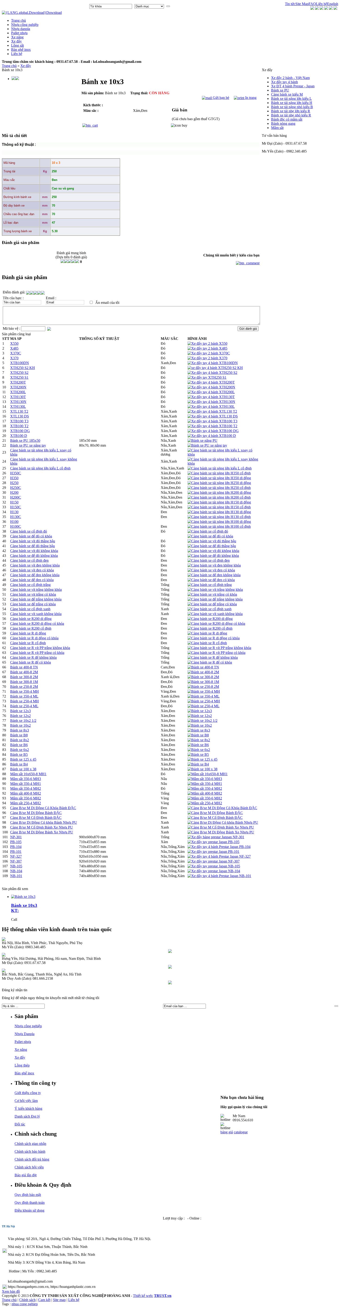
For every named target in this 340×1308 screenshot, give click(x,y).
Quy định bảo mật (28, 1195)
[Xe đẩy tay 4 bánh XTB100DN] (213, 363)
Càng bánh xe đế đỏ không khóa (34, 556)
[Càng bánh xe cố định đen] (209, 560)
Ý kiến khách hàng (28, 1108)
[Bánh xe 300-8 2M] (203, 677)
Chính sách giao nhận (30, 1144)
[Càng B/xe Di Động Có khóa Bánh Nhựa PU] (223, 822)
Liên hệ (321, 4)
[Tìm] (168, 6)
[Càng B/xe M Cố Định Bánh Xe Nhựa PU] (221, 827)
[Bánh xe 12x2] (200, 716)
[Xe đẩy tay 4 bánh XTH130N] (211, 402)
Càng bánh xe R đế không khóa (33, 657)
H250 (14, 483)
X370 (14, 358)
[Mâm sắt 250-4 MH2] (205, 803)
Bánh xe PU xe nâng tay (28, 445)
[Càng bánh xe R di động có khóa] (214, 638)
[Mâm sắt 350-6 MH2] (205, 798)
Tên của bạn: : (13, 298)
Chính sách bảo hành (30, 1151)
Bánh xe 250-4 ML (24, 706)
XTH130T (18, 397)
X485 (14, 348)
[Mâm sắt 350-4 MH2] (205, 788)
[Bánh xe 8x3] (199, 730)
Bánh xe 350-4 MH (24, 691)
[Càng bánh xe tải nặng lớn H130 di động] (219, 512)
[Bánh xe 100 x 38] (202, 769)
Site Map (302, 4)
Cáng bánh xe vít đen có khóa (32, 570)
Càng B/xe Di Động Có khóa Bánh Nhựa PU (43, 822)
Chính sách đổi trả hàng (32, 1159)
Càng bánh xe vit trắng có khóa (33, 594)
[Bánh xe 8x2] (199, 740)
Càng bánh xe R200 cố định (30, 628)
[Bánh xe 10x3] (23, 897)
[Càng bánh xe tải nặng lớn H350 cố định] (219, 473)
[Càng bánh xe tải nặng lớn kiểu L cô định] (220, 468)
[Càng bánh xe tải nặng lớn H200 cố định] (219, 497)
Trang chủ (9, 66)
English (332, 4)
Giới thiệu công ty (28, 1093)
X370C (15, 353)
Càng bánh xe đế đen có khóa (32, 580)
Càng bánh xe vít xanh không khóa (36, 614)
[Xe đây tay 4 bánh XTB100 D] (212, 436)
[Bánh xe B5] (198, 754)
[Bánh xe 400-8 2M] (203, 672)
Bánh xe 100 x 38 (23, 769)
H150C (15, 507)
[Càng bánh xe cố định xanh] (210, 609)
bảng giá (226, 1132)
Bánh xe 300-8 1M (24, 682)
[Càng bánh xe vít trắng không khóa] (215, 589)
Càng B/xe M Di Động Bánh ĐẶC (36, 813)
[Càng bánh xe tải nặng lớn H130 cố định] (219, 517)
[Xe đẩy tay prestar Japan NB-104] (214, 871)
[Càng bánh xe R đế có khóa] (210, 662)
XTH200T (18, 382)
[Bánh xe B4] (198, 764)
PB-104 (16, 847)
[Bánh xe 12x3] (200, 711)
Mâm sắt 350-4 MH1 (25, 784)
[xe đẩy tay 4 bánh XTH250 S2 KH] (215, 368)
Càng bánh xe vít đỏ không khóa (34, 551)
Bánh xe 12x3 (20, 711)
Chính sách (27, 1300)
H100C (15, 526)
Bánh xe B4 (19, 764)
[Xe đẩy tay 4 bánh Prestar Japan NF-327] (219, 856)
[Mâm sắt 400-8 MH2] (205, 793)
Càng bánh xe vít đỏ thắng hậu (32, 541)
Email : (51, 298)
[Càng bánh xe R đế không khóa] (213, 657)
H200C (15, 497)
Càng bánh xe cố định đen (29, 560)
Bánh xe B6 (19, 745)
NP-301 (16, 837)
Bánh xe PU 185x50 (25, 440)
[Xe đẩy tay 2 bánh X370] (207, 358)
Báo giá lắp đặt (26, 1175)
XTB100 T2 (19, 426)
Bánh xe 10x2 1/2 (23, 721)
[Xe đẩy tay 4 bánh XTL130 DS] (213, 416)
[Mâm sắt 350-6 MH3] (205, 779)
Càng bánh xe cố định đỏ (28, 531)
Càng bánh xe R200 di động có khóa (37, 623)
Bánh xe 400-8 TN (24, 667)
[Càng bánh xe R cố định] (207, 643)
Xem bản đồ (11, 1291)
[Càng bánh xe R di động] (207, 633)
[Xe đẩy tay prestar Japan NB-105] (214, 866)
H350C (15, 473)
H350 (14, 478)
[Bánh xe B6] (198, 745)
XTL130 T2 (19, 411)
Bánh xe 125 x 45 (23, 759)
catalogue (241, 1132)
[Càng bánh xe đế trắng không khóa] (215, 599)
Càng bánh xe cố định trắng (30, 585)
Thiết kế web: (143, 1296)
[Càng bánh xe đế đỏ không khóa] (213, 556)
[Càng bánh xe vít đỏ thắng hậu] (212, 541)
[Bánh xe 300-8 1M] (203, 682)
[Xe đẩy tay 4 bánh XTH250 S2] (212, 373)
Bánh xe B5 (19, 754)
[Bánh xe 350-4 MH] (204, 691)
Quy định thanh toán (30, 1202)
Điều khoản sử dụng (29, 1210)
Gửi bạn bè (220, 98)
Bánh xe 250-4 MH (24, 701)
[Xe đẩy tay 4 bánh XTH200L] (211, 392)
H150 (14, 502)
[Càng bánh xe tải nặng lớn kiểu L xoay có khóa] (223, 454)
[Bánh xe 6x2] (199, 750)
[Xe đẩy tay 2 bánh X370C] (209, 353)
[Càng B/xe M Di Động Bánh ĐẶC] (215, 813)
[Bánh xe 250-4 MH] (204, 701)
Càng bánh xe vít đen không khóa (35, 565)
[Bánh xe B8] (198, 735)
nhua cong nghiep (25, 1304)
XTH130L (18, 407)
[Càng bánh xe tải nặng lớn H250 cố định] (219, 488)
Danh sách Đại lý (27, 1116)
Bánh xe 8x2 (19, 740)
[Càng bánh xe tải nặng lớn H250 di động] (219, 483)
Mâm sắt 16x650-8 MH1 (28, 774)
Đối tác (20, 1124)
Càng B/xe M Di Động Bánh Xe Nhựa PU (41, 832)
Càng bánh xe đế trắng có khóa (33, 604)
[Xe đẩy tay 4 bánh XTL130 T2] (212, 411)
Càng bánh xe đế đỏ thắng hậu (32, 546)
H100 (14, 522)
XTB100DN (19, 363)
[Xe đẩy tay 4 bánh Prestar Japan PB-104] (219, 847)
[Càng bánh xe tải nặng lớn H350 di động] (219, 478)
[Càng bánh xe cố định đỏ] (208, 531)
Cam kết (44, 1300)
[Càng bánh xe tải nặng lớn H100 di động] (219, 522)
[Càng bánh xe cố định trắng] (210, 585)
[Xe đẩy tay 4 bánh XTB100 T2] (212, 426)
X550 (14, 343)
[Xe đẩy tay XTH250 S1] (207, 377)
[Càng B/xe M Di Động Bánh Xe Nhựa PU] (221, 832)
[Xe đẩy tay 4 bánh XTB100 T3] (212, 421)
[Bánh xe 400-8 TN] (203, 667)
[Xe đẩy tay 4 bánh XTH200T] (211, 382)
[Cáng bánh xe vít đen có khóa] (211, 570)
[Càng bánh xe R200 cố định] (210, 628)
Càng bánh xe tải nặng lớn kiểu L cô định (40, 468)
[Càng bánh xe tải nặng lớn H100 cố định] (219, 526)
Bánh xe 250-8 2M (24, 687)
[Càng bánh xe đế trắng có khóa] (212, 604)
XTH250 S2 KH (22, 368)
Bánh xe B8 (19, 735)
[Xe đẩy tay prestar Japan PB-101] (213, 852)
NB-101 (16, 876)
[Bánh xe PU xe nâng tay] (207, 445)
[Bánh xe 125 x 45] (202, 759)
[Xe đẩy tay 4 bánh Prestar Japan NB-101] (219, 876)
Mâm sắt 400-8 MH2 (25, 793)
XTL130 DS (19, 416)
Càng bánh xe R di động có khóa (34, 638)
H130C (15, 517)
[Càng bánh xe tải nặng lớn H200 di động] (219, 492)
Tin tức (290, 4)
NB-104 (16, 871)
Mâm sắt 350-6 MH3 (25, 779)
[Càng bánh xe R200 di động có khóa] (216, 623)
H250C (15, 488)
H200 (14, 492)
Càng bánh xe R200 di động (31, 619)
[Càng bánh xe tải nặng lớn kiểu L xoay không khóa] (223, 463)
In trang (250, 98)
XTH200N (18, 387)
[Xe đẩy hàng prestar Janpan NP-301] (216, 837)
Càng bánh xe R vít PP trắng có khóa (37, 653)
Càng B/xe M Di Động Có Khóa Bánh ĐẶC (43, 808)
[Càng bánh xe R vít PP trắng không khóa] (219, 648)
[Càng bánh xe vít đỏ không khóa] (213, 551)
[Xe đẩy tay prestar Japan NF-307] (214, 861)
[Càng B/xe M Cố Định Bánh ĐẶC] (215, 818)
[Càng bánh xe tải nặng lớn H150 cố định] (219, 507)
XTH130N (18, 402)
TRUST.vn (162, 1296)
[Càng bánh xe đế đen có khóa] (211, 580)
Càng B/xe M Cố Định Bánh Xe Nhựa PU (41, 827)
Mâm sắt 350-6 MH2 (25, 798)
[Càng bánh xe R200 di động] (210, 619)
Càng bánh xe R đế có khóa (30, 662)
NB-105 (16, 866)
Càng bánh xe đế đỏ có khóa (31, 536)
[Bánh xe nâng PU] (202, 440)
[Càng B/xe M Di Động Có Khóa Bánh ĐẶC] (222, 808)
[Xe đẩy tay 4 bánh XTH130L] (211, 407)
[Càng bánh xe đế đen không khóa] (214, 575)
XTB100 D (18, 436)
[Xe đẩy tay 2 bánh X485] (207, 348)
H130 (14, 512)
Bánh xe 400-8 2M (24, 672)
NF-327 (16, 856)
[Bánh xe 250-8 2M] (203, 687)
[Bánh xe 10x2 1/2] (202, 721)
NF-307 (16, 861)
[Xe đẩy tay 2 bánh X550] (207, 343)
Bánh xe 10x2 (20, 725)
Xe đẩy (25, 66)
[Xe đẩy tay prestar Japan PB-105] (213, 842)
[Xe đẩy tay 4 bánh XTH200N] (211, 387)
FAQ (312, 4)
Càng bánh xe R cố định (28, 643)
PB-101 (16, 852)
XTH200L (18, 392)
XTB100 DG (20, 431)
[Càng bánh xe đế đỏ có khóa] (210, 536)
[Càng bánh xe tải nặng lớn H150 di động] (219, 502)
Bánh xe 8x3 (19, 730)
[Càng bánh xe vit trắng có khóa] (212, 594)
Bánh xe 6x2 (19, 750)
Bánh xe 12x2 (20, 716)
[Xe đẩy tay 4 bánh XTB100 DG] (213, 431)
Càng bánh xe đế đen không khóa (34, 575)
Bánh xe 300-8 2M (24, 677)
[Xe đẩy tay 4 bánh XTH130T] (211, 397)
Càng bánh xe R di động (28, 633)
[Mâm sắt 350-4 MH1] (205, 784)
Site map (59, 1300)
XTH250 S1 (19, 377)
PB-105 (16, 842)
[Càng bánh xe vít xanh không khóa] (215, 614)
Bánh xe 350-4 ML (24, 696)
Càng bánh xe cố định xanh (30, 609)
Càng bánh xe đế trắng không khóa (36, 599)
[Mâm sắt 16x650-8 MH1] (208, 774)
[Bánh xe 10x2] (200, 725)
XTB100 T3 (19, 421)
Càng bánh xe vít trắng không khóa (36, 589)
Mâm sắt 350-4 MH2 (25, 788)
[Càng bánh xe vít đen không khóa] (214, 565)
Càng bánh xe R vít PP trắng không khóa (40, 648)
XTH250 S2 (19, 373)
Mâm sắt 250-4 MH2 (25, 803)
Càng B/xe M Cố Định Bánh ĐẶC (36, 818)
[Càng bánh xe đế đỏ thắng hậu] (212, 546)
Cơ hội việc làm (26, 1101)
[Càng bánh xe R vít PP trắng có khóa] (216, 653)
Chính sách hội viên (29, 1167)
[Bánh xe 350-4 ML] (203, 696)
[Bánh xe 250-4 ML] (203, 706)
